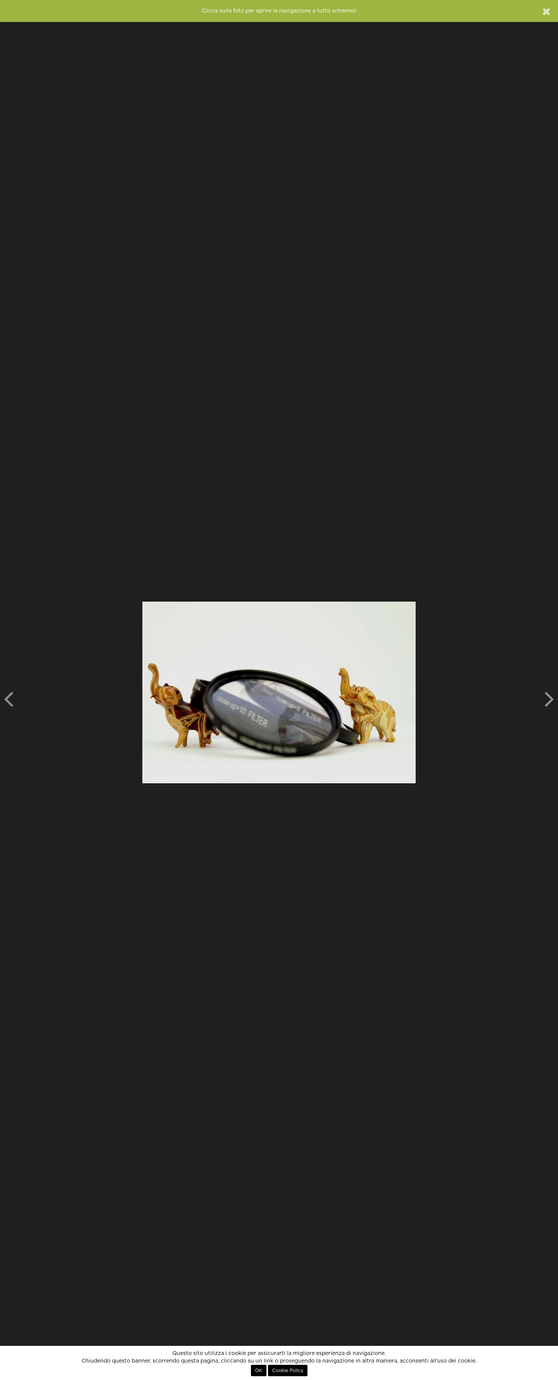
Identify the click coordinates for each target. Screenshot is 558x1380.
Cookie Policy (287, 1370)
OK (258, 1370)
